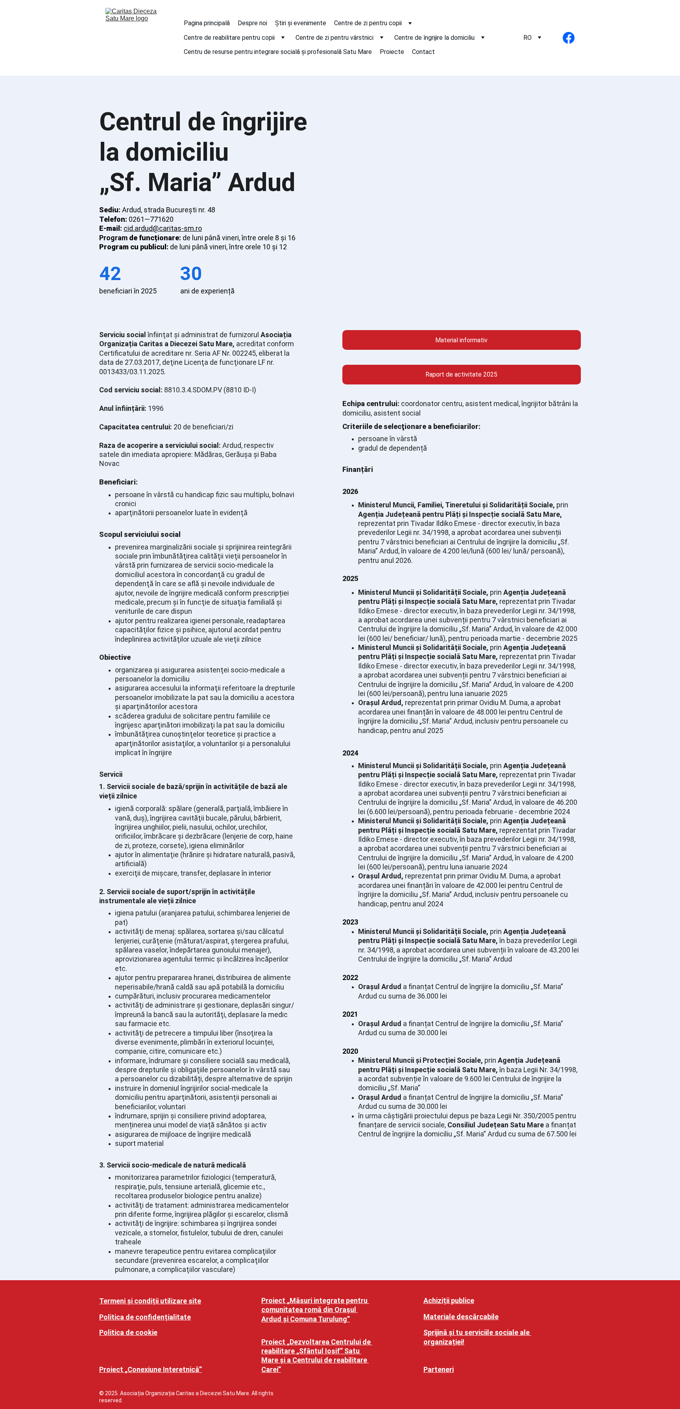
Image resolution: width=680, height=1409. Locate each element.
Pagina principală (207, 23)
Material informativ (461, 340)
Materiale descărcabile (461, 1316)
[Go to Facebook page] (569, 38)
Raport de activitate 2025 (461, 374)
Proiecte (392, 52)
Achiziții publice (448, 1300)
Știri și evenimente (300, 23)
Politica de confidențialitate (145, 1317)
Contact (423, 52)
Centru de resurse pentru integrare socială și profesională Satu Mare (278, 52)
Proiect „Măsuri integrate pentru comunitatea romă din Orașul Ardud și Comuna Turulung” (315, 1309)
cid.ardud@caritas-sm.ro (163, 228)
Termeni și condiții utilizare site (150, 1301)
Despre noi (252, 23)
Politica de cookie (128, 1332)
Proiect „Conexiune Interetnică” (150, 1369)
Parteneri (438, 1369)
